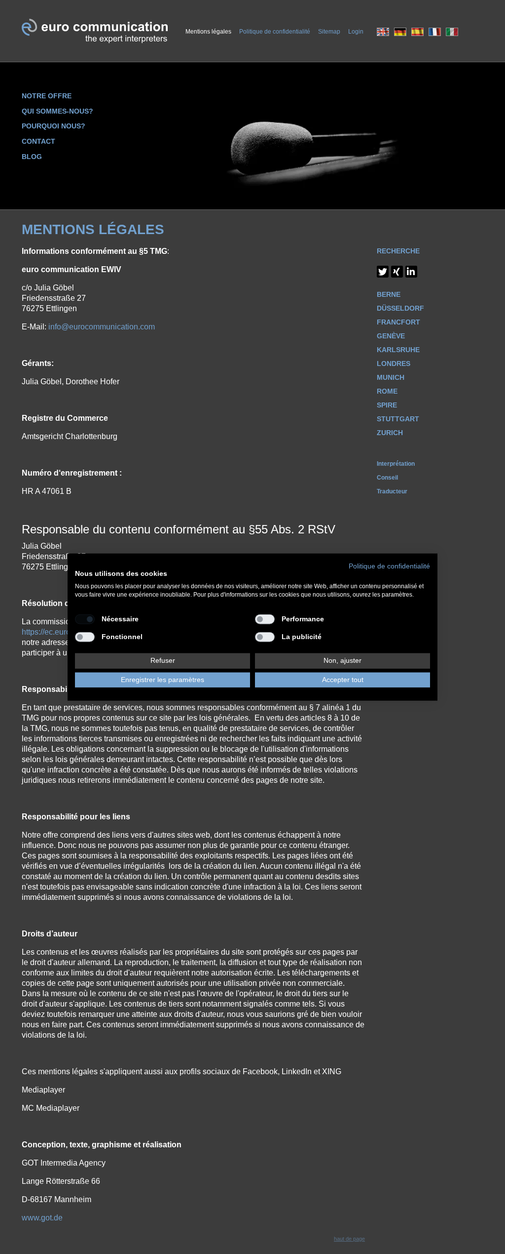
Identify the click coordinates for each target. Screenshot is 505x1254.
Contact (38, 141)
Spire (387, 405)
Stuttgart (398, 419)
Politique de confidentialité (274, 31)
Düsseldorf (400, 308)
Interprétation (396, 463)
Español (417, 32)
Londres (393, 363)
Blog (32, 157)
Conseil (387, 477)
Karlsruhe (398, 350)
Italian (452, 32)
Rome (387, 391)
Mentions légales (208, 31)
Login (355, 31)
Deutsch (400, 32)
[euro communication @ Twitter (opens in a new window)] (383, 272)
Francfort (398, 322)
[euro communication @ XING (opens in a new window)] (397, 272)
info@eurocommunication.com (101, 327)
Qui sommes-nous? (57, 111)
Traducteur (392, 491)
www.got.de (42, 1218)
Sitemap (329, 31)
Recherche (398, 251)
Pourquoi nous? (53, 126)
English (383, 32)
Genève (391, 336)
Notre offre (47, 96)
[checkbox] (85, 619)
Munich (390, 377)
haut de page (349, 1239)
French (435, 32)
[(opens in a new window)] (411, 272)
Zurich (390, 433)
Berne (388, 294)
